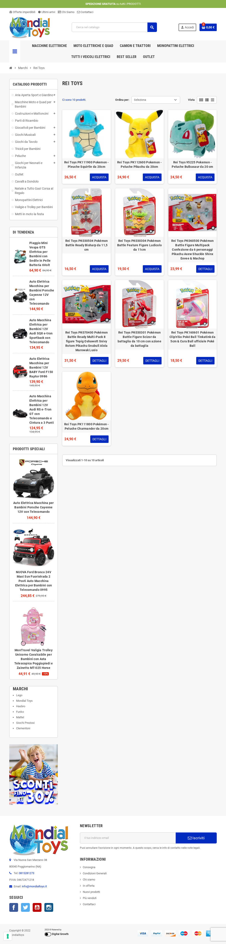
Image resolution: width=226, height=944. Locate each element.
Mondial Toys (24, 700)
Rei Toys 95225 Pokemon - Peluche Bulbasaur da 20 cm (192, 164)
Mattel (20, 717)
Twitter (25, 907)
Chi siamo (89, 879)
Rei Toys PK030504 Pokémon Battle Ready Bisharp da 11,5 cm (86, 245)
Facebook (13, 907)
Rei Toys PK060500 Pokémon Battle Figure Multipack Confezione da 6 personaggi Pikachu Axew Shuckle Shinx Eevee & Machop (192, 249)
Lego (19, 695)
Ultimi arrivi (46, 12)
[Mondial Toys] (29, 27)
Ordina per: (122, 99)
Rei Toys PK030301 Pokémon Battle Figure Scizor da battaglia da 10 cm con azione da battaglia (139, 339)
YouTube (37, 907)
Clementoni (23, 728)
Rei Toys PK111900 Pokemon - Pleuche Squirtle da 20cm (86, 164)
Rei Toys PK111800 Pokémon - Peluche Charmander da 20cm (86, 426)
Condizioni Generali (95, 873)
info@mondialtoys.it (34, 886)
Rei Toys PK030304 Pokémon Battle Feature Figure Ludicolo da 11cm (139, 245)
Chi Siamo (67, 12)
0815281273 (26, 873)
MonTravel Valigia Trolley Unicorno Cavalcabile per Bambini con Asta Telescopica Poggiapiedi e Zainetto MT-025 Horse (33, 659)
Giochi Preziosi (25, 722)
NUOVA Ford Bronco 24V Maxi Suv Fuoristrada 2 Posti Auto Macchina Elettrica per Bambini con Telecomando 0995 (33, 580)
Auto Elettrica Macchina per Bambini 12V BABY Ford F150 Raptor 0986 (41, 367)
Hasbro (20, 706)
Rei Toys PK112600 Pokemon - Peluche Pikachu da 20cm (139, 164)
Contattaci (86, 12)
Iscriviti (198, 838)
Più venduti (89, 898)
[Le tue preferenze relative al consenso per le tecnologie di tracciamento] (8, 936)
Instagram (48, 907)
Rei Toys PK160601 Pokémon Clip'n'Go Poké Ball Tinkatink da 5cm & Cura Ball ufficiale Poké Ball (192, 339)
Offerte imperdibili (22, 12)
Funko (20, 711)
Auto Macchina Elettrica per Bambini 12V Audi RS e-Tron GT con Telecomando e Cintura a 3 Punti (41, 409)
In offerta (88, 885)
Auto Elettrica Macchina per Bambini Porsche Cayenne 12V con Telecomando (33, 507)
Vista (191, 99)
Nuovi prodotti (91, 892)
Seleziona (140, 99)
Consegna (89, 867)
